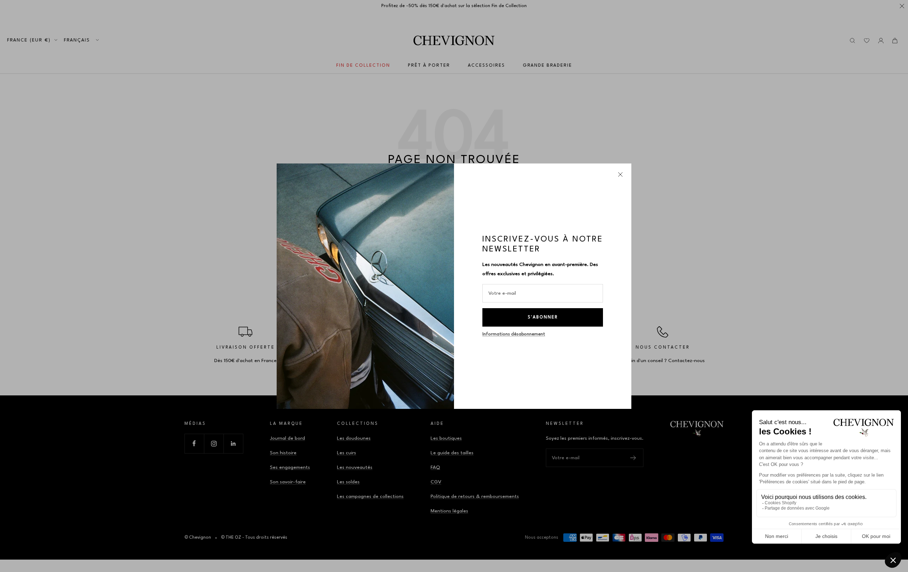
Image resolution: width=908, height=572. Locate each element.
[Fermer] (620, 174)
